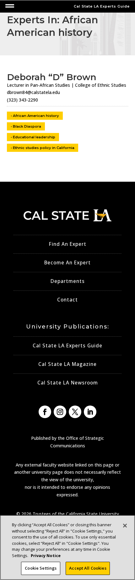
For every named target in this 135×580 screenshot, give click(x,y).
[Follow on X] (75, 412)
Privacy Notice (46, 555)
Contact (67, 299)
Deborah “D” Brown (51, 77)
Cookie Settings (41, 568)
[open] (9, 6)
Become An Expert (67, 262)
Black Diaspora (27, 126)
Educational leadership (34, 137)
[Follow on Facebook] (45, 412)
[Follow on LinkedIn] (90, 412)
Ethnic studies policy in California (43, 148)
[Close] (125, 526)
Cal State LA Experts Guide (67, 345)
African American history (36, 115)
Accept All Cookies (87, 568)
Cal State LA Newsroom (67, 382)
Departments (68, 281)
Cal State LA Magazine (67, 364)
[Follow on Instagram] (60, 412)
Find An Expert (67, 244)
